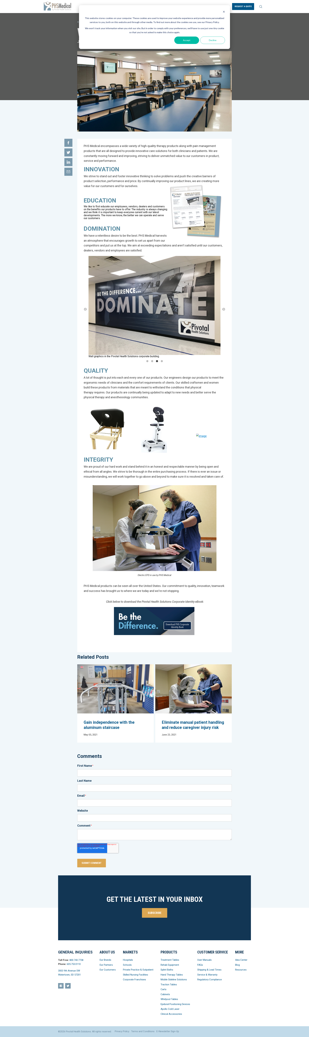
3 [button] (157, 361)
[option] (154, 307)
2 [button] (152, 361)
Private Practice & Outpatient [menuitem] (138, 969)
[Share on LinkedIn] (68, 162)
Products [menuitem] (169, 952)
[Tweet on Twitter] (68, 152)
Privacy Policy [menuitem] (122, 1031)
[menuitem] (61, 986)
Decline (212, 40)
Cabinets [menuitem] (165, 994)
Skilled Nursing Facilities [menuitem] (135, 974)
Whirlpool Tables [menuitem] (169, 999)
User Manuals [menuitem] (204, 959)
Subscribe (154, 912)
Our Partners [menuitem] (106, 964)
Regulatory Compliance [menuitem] (209, 979)
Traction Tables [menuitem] (169, 984)
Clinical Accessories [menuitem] (171, 1014)
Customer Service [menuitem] (212, 952)
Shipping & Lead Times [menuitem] (209, 969)
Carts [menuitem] (163, 989)
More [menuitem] (239, 952)
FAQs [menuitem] (200, 964)
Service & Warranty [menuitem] (207, 974)
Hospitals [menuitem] (128, 959)
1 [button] (147, 361)
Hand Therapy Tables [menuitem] (172, 974)
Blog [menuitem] (237, 964)
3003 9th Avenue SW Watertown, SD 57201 (69, 972)
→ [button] (223, 309)
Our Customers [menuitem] (107, 969)
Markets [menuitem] (130, 952)
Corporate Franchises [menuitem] (134, 979)
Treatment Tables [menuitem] (170, 959)
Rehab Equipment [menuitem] (170, 964)
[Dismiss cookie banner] (224, 12)
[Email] (68, 172)
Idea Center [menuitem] (241, 959)
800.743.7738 (76, 960)
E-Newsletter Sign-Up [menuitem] (167, 1031)
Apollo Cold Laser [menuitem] (170, 1009)
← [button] (85, 309)
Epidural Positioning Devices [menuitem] (175, 1004)
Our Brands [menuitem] (105, 959)
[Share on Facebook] (68, 143)
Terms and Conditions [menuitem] (142, 1031)
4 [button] (161, 361)
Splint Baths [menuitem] (167, 969)
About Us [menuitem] (107, 952)
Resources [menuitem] (241, 969)
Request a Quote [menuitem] (243, 6)
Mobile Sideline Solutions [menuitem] (174, 979)
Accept (186, 40)
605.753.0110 (74, 964)
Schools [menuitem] (127, 964)
